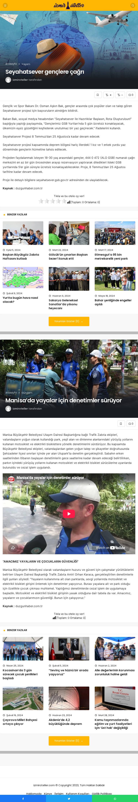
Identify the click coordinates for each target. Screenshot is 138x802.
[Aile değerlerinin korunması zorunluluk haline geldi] (115, 649)
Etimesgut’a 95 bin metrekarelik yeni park (111, 257)
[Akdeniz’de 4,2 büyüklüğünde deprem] (69, 698)
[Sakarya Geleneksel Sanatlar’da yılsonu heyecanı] (69, 279)
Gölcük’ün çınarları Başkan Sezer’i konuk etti (68, 257)
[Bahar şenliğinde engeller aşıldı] (115, 279)
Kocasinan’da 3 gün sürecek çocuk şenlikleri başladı (20, 674)
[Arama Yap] (132, 5)
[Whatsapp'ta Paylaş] (115, 798)
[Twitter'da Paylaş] (69, 798)
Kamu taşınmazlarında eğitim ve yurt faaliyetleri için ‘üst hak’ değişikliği (113, 724)
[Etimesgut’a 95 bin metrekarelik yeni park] (115, 233)
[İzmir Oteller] (69, 5)
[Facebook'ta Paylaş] (23, 798)
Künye (48, 794)
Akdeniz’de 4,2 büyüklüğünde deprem (65, 722)
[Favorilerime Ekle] (98, 95)
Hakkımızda (34, 794)
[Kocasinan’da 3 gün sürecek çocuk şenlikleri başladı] (23, 649)
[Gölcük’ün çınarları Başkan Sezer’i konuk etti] (69, 233)
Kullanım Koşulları (77, 794)
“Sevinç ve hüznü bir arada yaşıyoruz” (68, 672)
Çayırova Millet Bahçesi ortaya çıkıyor (20, 722)
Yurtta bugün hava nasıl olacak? (20, 300)
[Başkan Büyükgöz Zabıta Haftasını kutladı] (23, 233)
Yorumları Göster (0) (67, 321)
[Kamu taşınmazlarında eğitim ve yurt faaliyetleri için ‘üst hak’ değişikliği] (115, 698)
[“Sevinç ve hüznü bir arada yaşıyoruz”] (69, 649)
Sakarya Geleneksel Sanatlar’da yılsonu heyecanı (63, 304)
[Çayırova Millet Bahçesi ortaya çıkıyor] (23, 698)
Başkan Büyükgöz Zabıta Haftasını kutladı (21, 257)
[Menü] (5, 5)
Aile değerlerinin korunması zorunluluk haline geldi (115, 672)
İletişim (58, 794)
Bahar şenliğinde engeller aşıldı (113, 302)
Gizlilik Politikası (102, 794)
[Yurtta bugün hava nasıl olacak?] (23, 277)
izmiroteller (20, 80)
